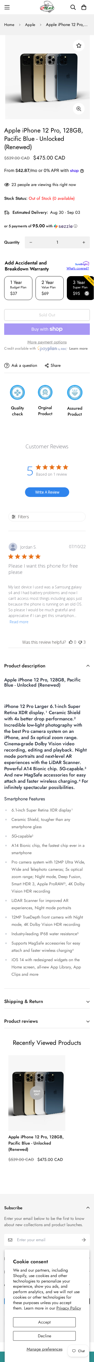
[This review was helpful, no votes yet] (71, 642)
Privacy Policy (68, 1308)
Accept (44, 1322)
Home (9, 25)
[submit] (84, 1240)
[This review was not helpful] (80, 642)
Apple (30, 25)
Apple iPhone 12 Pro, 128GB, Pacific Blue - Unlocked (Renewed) (36, 1143)
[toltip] (79, 109)
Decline (44, 1336)
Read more (19, 621)
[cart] (84, 7)
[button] (47, 226)
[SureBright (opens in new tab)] (82, 263)
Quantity (12, 242)
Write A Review (47, 492)
